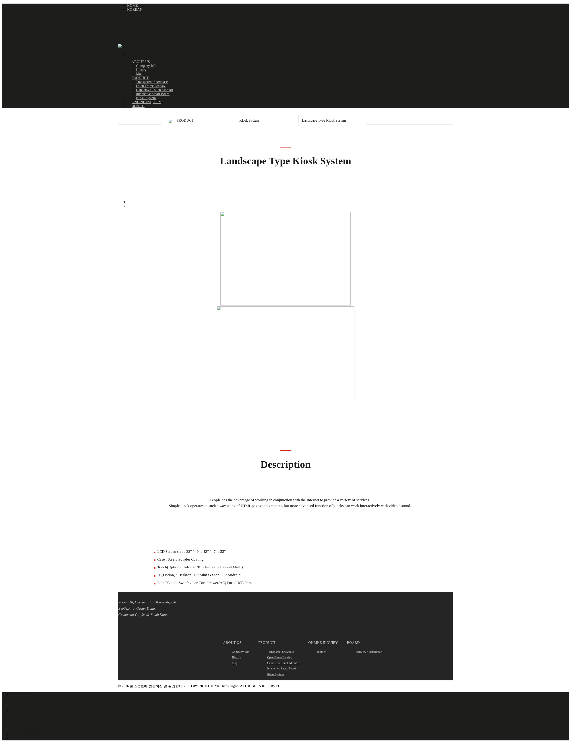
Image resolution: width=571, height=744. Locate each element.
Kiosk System (146, 98)
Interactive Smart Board (153, 94)
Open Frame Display (151, 86)
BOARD (138, 106)
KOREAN (135, 9)
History (141, 70)
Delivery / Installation (369, 651)
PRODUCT (185, 120)
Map (139, 74)
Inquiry (321, 651)
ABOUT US (20, 694)
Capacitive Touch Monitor (154, 90)
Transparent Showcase (152, 82)
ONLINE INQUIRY (25, 734)
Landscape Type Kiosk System (324, 120)
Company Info (146, 66)
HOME (132, 5)
